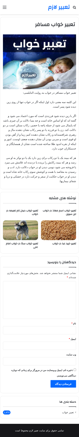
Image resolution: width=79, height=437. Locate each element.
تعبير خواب (68, 412)
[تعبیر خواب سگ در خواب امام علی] (20, 230)
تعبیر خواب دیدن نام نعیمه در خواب (22, 212)
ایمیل (72, 338)
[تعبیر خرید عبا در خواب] (58, 230)
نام (73, 323)
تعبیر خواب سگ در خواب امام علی (22, 245)
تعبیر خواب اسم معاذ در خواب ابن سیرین (59, 212)
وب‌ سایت (71, 354)
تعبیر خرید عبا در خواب (64, 243)
